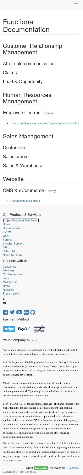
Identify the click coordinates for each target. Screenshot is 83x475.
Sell (5, 247)
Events (7, 232)
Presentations (11, 293)
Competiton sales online (25, 201)
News (6, 286)
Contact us (9, 266)
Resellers (8, 289)
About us (32, 340)
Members (8, 270)
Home (6, 224)
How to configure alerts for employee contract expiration (45, 123)
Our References (12, 274)
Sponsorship (41, 468)
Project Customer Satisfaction (21, 220)
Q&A (5, 236)
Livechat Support (13, 243)
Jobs (6, 278)
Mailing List (10, 282)
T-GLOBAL (72, 468)
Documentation (12, 228)
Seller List (9, 251)
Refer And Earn (12, 255)
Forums (7, 239)
